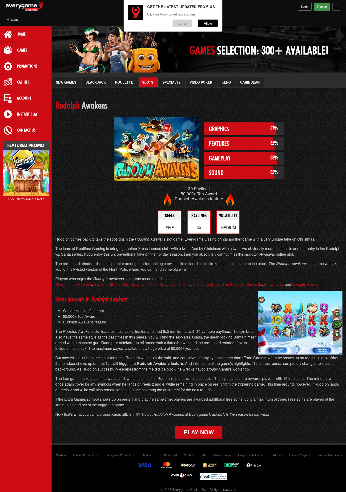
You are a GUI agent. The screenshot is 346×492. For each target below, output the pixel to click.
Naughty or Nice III (174, 284)
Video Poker (201, 82)
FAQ (203, 455)
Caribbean (250, 82)
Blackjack (95, 82)
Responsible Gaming (251, 455)
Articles (277, 455)
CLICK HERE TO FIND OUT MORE (26, 199)
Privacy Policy (222, 455)
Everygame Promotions (120, 455)
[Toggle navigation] (336, 7)
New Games (66, 82)
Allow (208, 23)
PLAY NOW (199, 432)
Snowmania (274, 284)
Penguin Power (305, 284)
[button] (12, 19)
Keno (226, 82)
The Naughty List (206, 284)
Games (146, 455)
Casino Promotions (85, 455)
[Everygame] (47, 6)
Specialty (171, 82)
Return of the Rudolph (73, 284)
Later (182, 23)
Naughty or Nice (143, 284)
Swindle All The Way (111, 284)
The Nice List (233, 284)
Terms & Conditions (329, 455)
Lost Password (167, 455)
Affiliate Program (299, 455)
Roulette (124, 82)
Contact (189, 455)
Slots (147, 82)
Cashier (61, 455)
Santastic (254, 284)
